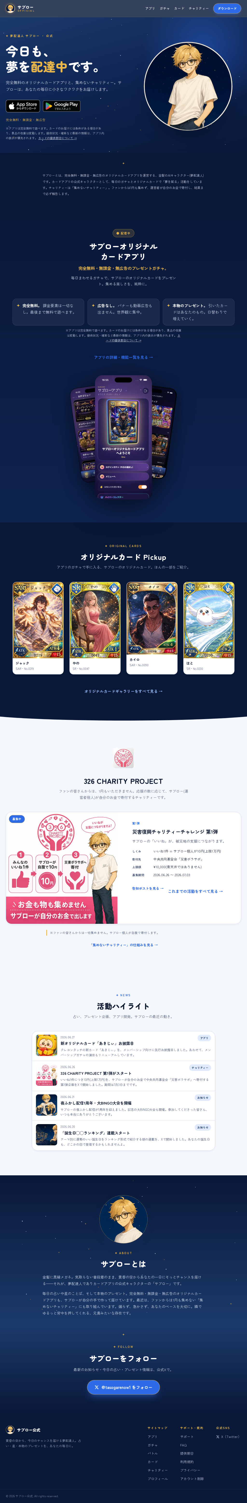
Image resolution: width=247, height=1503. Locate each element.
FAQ (183, 1445)
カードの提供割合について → (57, 138)
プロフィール (158, 1478)
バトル (153, 1453)
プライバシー (190, 1470)
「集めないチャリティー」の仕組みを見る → (123, 944)
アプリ (150, 8)
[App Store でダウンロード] (23, 106)
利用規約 (187, 1461)
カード (179, 8)
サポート (187, 1436)
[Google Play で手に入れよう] (61, 106)
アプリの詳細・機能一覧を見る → (123, 357)
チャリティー (199, 8)
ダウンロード (227, 8)
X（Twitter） (231, 1436)
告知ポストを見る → (148, 888)
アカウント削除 (192, 1478)
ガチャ (165, 8)
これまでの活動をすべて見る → (195, 891)
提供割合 (187, 1453)
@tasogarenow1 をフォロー (127, 1387)
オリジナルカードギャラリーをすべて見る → (123, 691)
